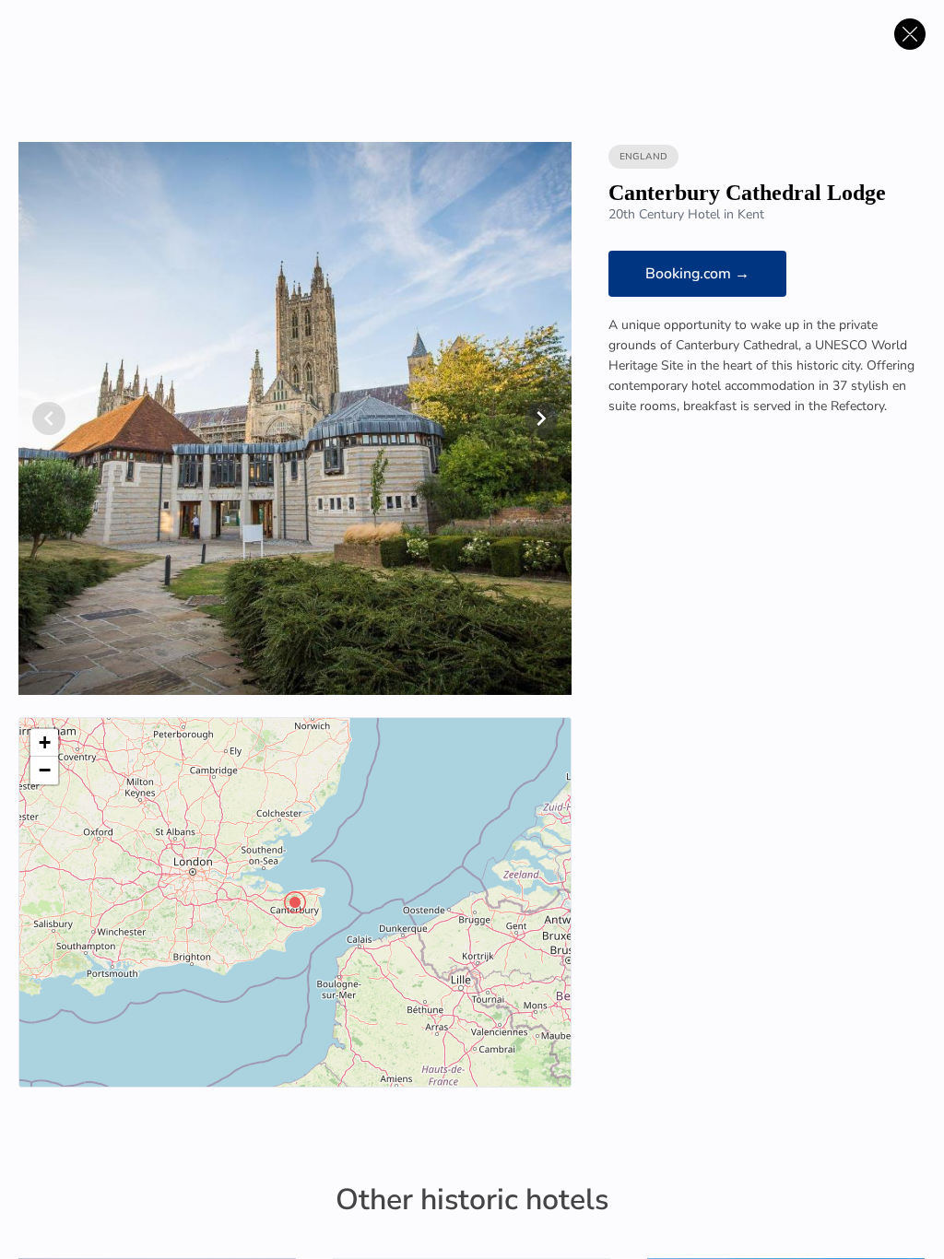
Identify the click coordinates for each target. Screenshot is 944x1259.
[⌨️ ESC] (910, 34)
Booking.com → (697, 274)
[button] (295, 902)
